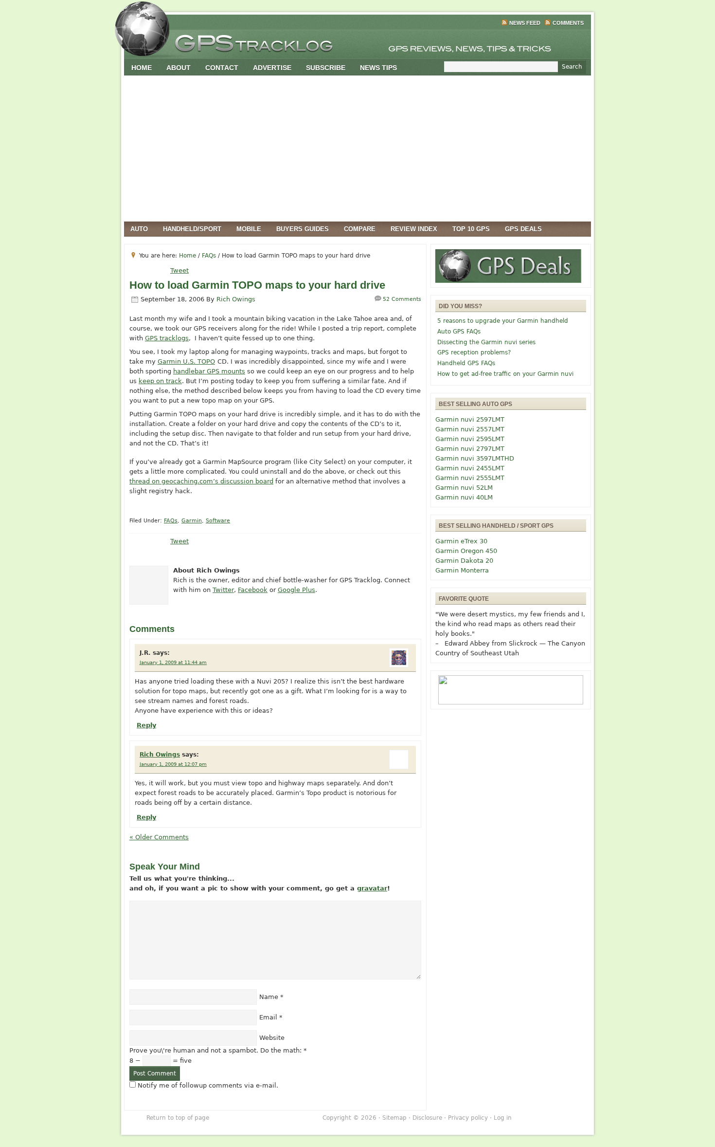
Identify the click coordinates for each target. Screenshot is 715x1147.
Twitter (223, 589)
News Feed (524, 23)
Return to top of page (177, 1117)
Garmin (191, 521)
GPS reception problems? (474, 352)
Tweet (179, 270)
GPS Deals (523, 229)
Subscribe (325, 68)
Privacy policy (468, 1117)
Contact (221, 68)
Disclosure (427, 1117)
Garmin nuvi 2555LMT (469, 477)
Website (272, 1037)
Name (268, 996)
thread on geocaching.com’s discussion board (201, 481)
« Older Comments (159, 837)
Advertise (272, 68)
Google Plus (296, 589)
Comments (568, 23)
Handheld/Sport (192, 229)
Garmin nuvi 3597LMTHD (474, 458)
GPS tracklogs (167, 338)
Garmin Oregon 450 (466, 551)
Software (218, 521)
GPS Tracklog (357, 41)
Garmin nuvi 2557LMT (469, 429)
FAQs (171, 521)
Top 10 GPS (471, 229)
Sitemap (394, 1117)
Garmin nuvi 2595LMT (469, 439)
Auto (139, 229)
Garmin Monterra (462, 570)
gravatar (372, 888)
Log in (503, 1117)
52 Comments (402, 299)
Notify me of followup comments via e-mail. (208, 1085)
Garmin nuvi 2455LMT (469, 468)
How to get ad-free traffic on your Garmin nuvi (505, 373)
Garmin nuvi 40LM (464, 497)
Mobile (248, 229)
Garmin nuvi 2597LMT (469, 419)
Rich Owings (235, 299)
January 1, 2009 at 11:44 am (173, 662)
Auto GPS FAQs (459, 331)
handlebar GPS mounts (209, 371)
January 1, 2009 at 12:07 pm (173, 764)
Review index (414, 229)
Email (268, 1017)
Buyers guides (302, 229)
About (178, 68)
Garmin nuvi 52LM (464, 487)
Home (141, 68)
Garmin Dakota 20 (464, 560)
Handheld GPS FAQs (466, 363)
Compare (359, 229)
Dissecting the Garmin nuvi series (486, 342)
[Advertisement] (357, 148)
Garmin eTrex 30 (461, 541)
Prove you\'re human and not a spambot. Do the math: (218, 1050)
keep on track (160, 381)
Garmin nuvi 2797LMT (469, 448)
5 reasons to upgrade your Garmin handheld (502, 320)
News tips (378, 68)
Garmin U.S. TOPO (186, 361)
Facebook (253, 589)
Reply (146, 725)
